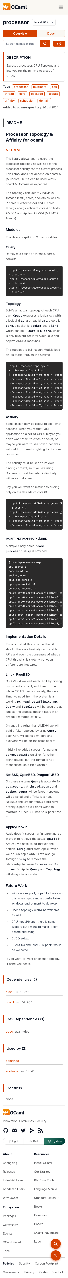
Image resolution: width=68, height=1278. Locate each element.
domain (44, 100)
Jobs (6, 1251)
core (22, 94)
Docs (51, 33)
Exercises (40, 1215)
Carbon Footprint (46, 1263)
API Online (13, 150)
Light (15, 1141)
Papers (38, 1224)
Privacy (29, 1272)
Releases (9, 1171)
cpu (54, 87)
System (57, 1141)
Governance (11, 1272)
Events (7, 1233)
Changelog (10, 1163)
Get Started (42, 1171)
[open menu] (61, 7)
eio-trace (12, 1071)
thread (9, 94)
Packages (9, 1216)
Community (10, 1225)
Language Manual (45, 1189)
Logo (37, 1241)
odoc (9, 1031)
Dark (36, 1141)
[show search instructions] (59, 44)
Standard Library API (48, 1198)
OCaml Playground (46, 1233)
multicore (39, 87)
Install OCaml (43, 1163)
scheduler (27, 100)
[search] (56, 1244)
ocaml (10, 1002)
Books (38, 1206)
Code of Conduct (51, 1272)
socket (53, 94)
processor (16, 22)
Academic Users (14, 1189)
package (37, 94)
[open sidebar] (56, 1255)
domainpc (12, 1061)
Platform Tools (44, 1180)
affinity (10, 100)
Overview (20, 33)
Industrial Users (13, 1180)
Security (24, 1263)
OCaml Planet (12, 1242)
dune (9, 992)
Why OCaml (10, 1198)
